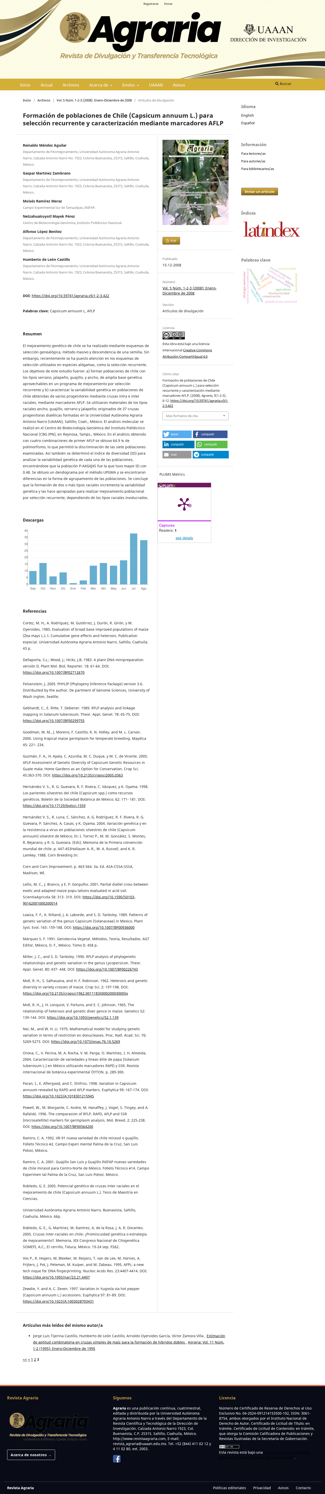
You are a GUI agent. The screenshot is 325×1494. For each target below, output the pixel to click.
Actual (47, 85)
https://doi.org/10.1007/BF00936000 (104, 927)
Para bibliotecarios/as (257, 168)
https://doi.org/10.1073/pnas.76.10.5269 (85, 1041)
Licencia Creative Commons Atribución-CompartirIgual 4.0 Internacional (265, 1455)
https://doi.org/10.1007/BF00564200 (62, 1126)
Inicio (25, 85)
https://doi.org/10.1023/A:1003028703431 (58, 1301)
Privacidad (262, 1487)
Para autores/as (253, 161)
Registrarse (150, 4)
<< (25, 1359)
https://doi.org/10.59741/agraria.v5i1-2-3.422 (70, 295)
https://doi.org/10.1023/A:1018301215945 (58, 1096)
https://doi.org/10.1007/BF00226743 (107, 969)
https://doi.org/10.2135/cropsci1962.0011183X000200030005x (75, 993)
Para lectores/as (253, 153)
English (247, 115)
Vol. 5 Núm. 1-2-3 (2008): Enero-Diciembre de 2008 (94, 100)
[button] (177, 434)
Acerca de (99, 85)
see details (184, 537)
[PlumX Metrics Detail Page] (184, 504)
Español (248, 123)
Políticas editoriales (229, 1487)
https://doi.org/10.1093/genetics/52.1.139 (83, 1017)
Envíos (129, 85)
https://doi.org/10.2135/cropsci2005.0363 (87, 775)
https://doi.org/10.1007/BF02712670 (54, 672)
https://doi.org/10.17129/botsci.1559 (54, 805)
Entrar (168, 4)
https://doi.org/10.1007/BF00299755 (54, 720)
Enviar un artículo (259, 191)
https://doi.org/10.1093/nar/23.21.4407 (56, 1277)
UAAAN (156, 85)
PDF (173, 240)
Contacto (303, 1487)
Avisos (179, 85)
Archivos (71, 85)
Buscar (285, 83)
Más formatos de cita (182, 416)
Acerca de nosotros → (31, 1454)
